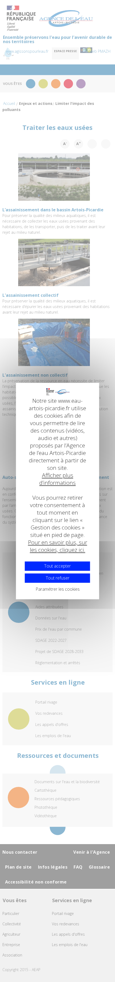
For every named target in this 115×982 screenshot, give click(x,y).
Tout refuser (58, 578)
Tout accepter (57, 566)
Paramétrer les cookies (58, 589)
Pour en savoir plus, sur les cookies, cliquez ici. (57, 546)
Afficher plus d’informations (57, 478)
